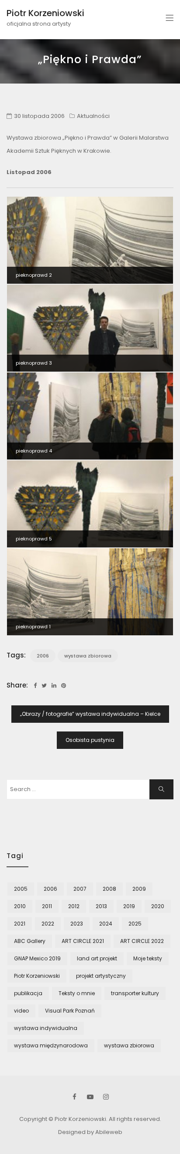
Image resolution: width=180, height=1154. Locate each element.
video (21, 1010)
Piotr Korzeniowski (45, 13)
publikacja (28, 993)
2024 (105, 923)
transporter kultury (135, 993)
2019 (129, 906)
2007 (80, 888)
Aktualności (93, 116)
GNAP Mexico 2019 (37, 958)
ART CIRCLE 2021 (83, 941)
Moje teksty (147, 958)
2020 (157, 906)
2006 (43, 655)
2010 (20, 906)
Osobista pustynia (90, 740)
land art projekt (97, 958)
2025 (135, 923)
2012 (74, 906)
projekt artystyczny (101, 976)
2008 (109, 888)
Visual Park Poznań (70, 1010)
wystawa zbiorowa (87, 655)
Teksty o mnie (77, 993)
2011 (47, 906)
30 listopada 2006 (39, 116)
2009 (139, 888)
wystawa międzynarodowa (51, 1045)
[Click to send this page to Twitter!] (44, 685)
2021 (19, 923)
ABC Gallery (29, 941)
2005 (21, 888)
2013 (101, 906)
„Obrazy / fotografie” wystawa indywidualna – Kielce (90, 714)
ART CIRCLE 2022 (142, 941)
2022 (48, 923)
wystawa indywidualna (45, 1028)
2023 (76, 923)
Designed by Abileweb (90, 1132)
